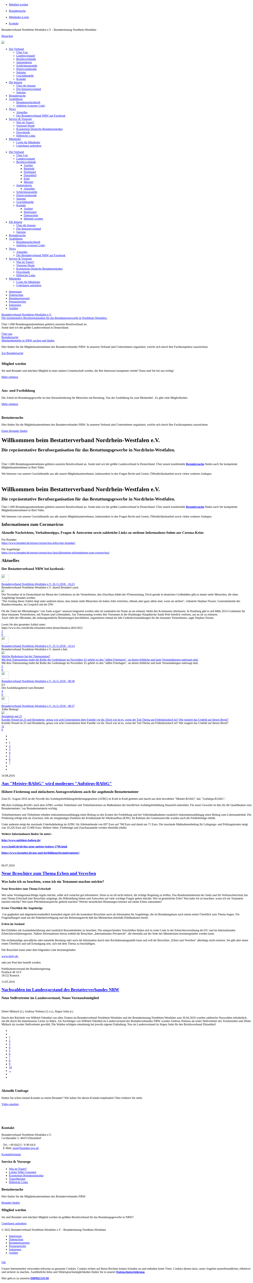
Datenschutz (31, 215)
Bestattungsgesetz (19, 298)
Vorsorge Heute (25, 125)
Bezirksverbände (26, 59)
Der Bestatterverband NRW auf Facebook (40, 115)
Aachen (28, 165)
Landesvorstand (25, 55)
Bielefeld (29, 168)
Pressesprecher (17, 301)
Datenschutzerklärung (130, 1272)
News (12, 109)
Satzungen (15, 305)
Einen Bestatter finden (14, 430)
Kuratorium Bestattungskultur (26, 1175)
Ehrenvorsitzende (26, 69)
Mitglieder (15, 139)
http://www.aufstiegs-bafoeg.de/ (21, 840)
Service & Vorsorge (20, 119)
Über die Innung (26, 85)
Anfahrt (28, 208)
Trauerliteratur (17, 1178)
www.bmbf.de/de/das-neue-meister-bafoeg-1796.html (34, 846)
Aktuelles (21, 112)
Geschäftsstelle (25, 75)
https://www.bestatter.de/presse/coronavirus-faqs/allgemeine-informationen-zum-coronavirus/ (55, 552)
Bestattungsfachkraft (28, 102)
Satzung (21, 72)
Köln (27, 178)
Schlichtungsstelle (26, 65)
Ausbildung (16, 99)
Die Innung (15, 82)
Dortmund (30, 172)
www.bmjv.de (10, 956)
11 (2, 726)
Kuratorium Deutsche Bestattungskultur (39, 129)
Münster (28, 182)
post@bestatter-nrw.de (26, 1148)
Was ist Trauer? (25, 122)
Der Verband (16, 49)
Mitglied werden (18, 4)
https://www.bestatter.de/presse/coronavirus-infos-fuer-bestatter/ (38, 543)
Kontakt (13, 23)
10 (10, 1067)
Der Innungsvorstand (28, 89)
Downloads (23, 132)
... (10, 1070)
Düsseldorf (30, 175)
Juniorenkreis (24, 62)
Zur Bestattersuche (12, 353)
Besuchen (7, 36)
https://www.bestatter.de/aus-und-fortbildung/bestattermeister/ (40, 852)
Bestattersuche (17, 10)
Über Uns (22, 52)
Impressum (30, 212)
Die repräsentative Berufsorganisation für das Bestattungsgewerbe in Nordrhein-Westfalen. (54, 317)
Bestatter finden (10, 1202)
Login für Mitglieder (28, 142)
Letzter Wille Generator (22, 1172)
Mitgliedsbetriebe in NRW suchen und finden (27, 340)
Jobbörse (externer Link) (30, 105)
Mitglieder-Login (19, 17)
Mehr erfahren (9, 377)
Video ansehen (10, 1104)
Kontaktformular (11, 1154)
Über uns (6, 333)
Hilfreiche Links (25, 135)
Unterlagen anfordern (28, 145)
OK (3, 1262)
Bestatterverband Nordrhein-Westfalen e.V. (26, 314)
